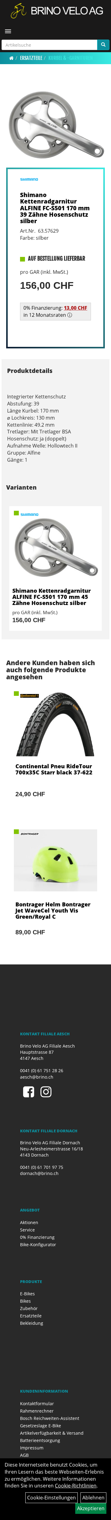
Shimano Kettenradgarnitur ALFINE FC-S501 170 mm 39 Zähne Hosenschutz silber (55, 208)
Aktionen (29, 1222)
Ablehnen (93, 1497)
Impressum (31, 1448)
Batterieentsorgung (40, 1440)
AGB (24, 1455)
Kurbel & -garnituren (70, 58)
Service (27, 1230)
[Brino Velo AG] (57, 10)
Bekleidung (31, 1323)
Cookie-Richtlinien (76, 1485)
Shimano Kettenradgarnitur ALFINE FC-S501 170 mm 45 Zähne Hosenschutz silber (51, 597)
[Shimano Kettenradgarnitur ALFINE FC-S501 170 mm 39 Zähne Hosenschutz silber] (55, 124)
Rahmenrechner (37, 1411)
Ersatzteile (31, 58)
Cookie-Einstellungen (51, 1497)
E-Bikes (27, 1294)
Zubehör (29, 1308)
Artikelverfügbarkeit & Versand (52, 1433)
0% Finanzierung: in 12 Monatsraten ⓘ (55, 311)
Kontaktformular (37, 1403)
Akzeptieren (91, 1508)
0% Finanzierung (37, 1237)
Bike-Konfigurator (38, 1244)
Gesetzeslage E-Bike (40, 1426)
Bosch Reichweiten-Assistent (49, 1418)
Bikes (25, 1301)
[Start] (11, 58)
